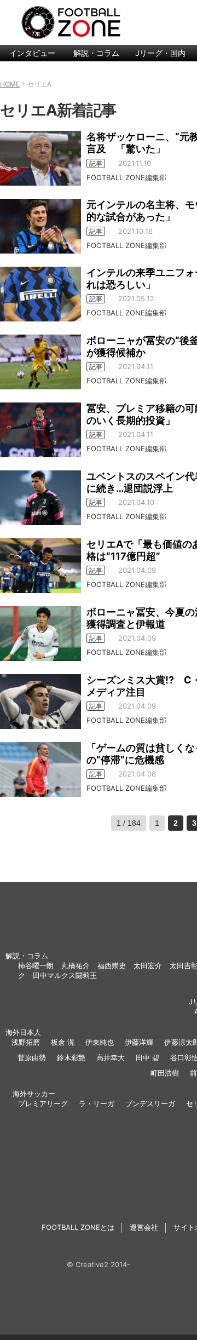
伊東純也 (99, 1042)
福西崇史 (111, 965)
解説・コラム (96, 52)
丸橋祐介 (75, 965)
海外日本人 (23, 1032)
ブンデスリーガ (150, 1103)
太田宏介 (148, 965)
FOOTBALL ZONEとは (78, 1227)
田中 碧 (147, 1057)
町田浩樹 (164, 1072)
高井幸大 (110, 1057)
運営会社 (144, 1227)
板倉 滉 (62, 1042)
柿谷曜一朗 (36, 965)
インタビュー (32, 52)
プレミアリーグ (43, 1103)
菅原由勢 (32, 1057)
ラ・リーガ (96, 1103)
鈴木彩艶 (71, 1057)
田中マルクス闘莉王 (65, 975)
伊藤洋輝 (139, 1042)
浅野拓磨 (25, 1042)
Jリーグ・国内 (160, 52)
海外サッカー (34, 1093)
